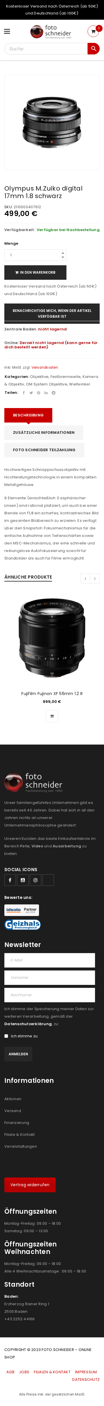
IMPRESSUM (86, 1372)
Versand (12, 1111)
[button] (52, 716)
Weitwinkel (79, 384)
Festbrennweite (66, 376)
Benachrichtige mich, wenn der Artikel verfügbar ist (52, 313)
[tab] (28, 415)
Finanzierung (16, 1122)
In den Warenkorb (37, 272)
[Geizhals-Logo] (22, 924)
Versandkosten (44, 367)
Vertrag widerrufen (30, 1185)
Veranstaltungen (20, 1146)
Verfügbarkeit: (19, 230)
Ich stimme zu (24, 1036)
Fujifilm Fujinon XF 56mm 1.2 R (52, 693)
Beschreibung (28, 415)
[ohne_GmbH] (35, 782)
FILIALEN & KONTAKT (52, 1372)
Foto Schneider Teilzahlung (44, 450)
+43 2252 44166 (19, 1319)
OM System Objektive (46, 384)
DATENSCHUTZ (86, 1379)
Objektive (39, 376)
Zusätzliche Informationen (44, 432)
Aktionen (12, 1099)
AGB (10, 1372)
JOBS (24, 1372)
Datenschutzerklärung (28, 1024)
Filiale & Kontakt (19, 1134)
